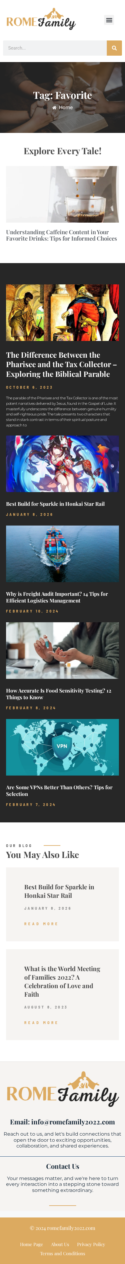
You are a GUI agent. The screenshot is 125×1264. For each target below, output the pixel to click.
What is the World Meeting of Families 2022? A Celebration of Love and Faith (62, 981)
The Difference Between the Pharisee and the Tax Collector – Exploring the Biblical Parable (61, 364)
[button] (109, 20)
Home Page (31, 1244)
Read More (41, 923)
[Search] (114, 48)
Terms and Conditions (62, 1253)
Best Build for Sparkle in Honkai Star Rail (55, 503)
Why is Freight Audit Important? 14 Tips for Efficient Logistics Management (57, 597)
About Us (60, 1244)
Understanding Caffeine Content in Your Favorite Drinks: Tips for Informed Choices (61, 235)
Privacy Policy (91, 1244)
